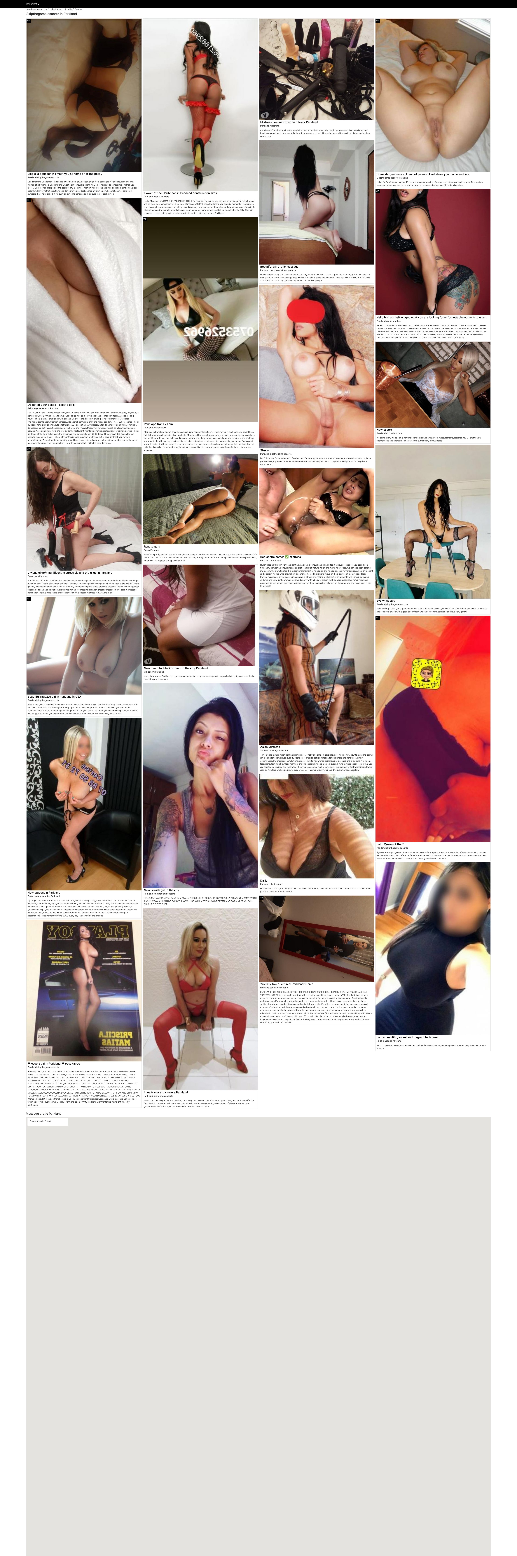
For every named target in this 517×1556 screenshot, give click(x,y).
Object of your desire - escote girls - (52, 404)
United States (56, 9)
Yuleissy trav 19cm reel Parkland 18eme (286, 984)
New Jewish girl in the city (161, 890)
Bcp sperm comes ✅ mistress (280, 557)
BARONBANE (32, 4)
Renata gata (152, 546)
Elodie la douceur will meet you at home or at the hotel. (65, 173)
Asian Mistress (270, 747)
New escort (384, 429)
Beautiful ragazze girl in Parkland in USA (54, 696)
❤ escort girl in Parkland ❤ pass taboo (54, 1063)
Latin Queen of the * (390, 844)
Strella (264, 450)
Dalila (264, 880)
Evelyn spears (386, 600)
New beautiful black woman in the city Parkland (176, 668)
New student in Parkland (44, 892)
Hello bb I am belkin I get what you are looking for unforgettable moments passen (431, 317)
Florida (68, 9)
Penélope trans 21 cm (158, 424)
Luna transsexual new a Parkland (166, 1092)
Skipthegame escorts (36, 9)
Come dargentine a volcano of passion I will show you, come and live (423, 174)
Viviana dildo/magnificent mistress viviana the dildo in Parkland (70, 572)
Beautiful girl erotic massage (279, 266)
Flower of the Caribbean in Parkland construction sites (180, 193)
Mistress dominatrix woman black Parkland (289, 122)
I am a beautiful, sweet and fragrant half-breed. (408, 1037)
